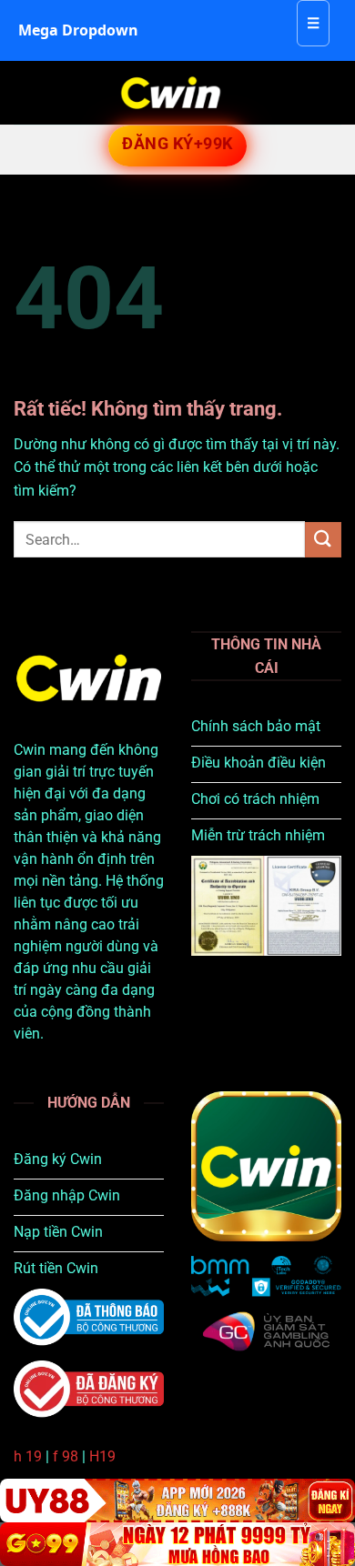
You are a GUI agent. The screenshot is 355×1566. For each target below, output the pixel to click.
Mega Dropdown (78, 30)
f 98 (65, 1456)
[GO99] (177, 1544)
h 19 (28, 1456)
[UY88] (177, 1500)
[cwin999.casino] (171, 93)
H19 (102, 1456)
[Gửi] (323, 539)
